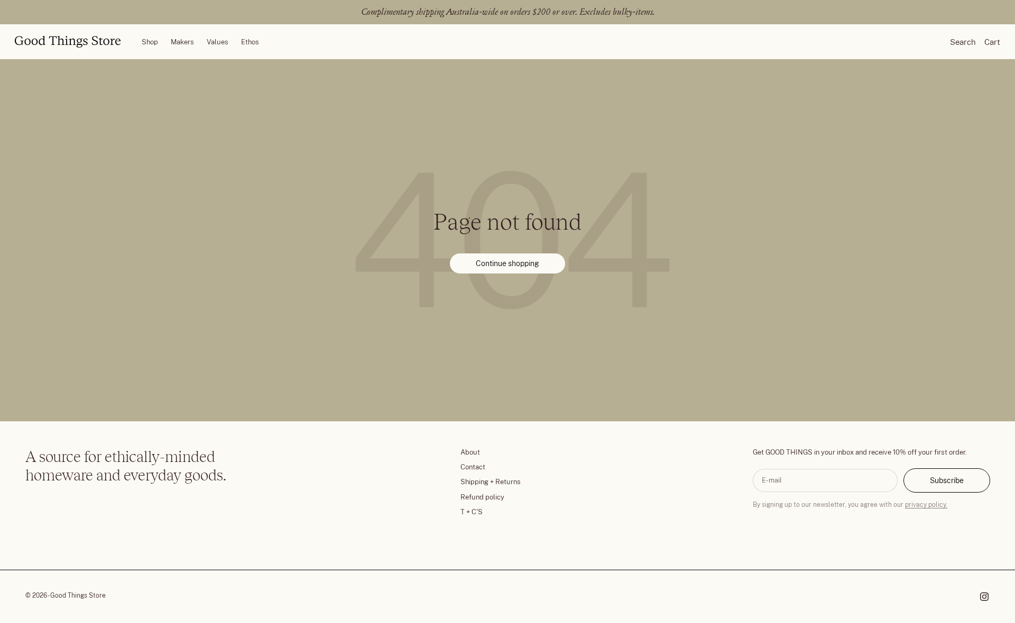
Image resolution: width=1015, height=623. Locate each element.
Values (217, 41)
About (470, 452)
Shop (150, 41)
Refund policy (482, 497)
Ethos (250, 41)
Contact (472, 467)
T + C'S (471, 512)
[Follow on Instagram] (984, 596)
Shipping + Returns (490, 482)
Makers (182, 41)
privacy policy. (926, 504)
